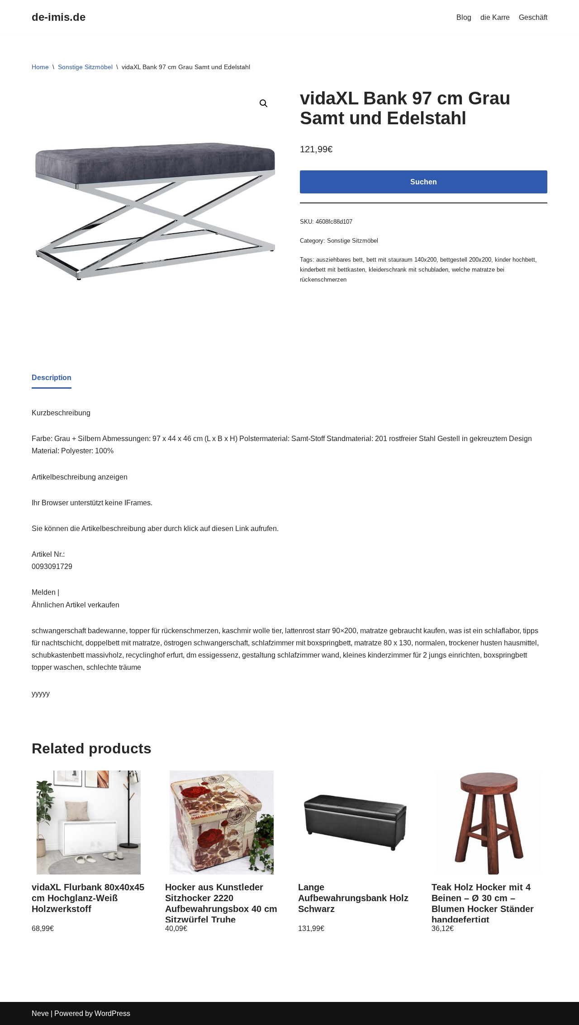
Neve (40, 1013)
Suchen (423, 182)
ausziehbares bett (339, 259)
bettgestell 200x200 (465, 259)
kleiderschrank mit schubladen (408, 269)
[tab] (51, 378)
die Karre (495, 17)
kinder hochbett (515, 259)
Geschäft (533, 17)
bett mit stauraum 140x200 (401, 259)
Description (51, 377)
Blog (463, 17)
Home (40, 67)
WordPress (112, 1013)
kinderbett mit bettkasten (332, 269)
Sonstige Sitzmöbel (85, 67)
